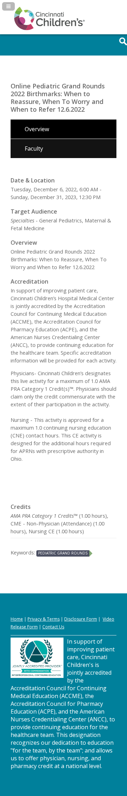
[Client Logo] (49, 28)
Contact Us (53, 627)
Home (17, 619)
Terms (53, 619)
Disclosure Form (80, 619)
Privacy (35, 619)
